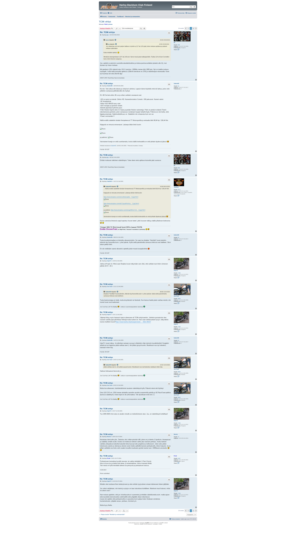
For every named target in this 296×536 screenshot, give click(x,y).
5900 (179, 298)
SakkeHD (176, 83)
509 (179, 45)
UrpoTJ (176, 270)
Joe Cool (176, 296)
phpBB (147, 522)
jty (174, 42)
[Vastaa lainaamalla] (169, 32)
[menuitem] (110, 13)
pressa (110, 24)
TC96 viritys (105, 21)
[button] (186, 28)
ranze (107, 40)
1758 (179, 273)
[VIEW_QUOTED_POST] (115, 40)
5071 (179, 189)
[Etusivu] (109, 5)
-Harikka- (176, 187)
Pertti (106, 24)
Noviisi (176, 434)
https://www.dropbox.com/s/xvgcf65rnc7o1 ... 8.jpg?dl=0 (128, 210)
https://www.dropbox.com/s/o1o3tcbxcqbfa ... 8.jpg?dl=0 (121, 197)
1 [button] (188, 28)
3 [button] (193, 28)
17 (178, 436)
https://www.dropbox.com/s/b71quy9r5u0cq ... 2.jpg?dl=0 (121, 203)
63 (178, 86)
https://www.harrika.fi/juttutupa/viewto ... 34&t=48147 (133, 322)
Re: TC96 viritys (107, 32)
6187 (179, 458)
